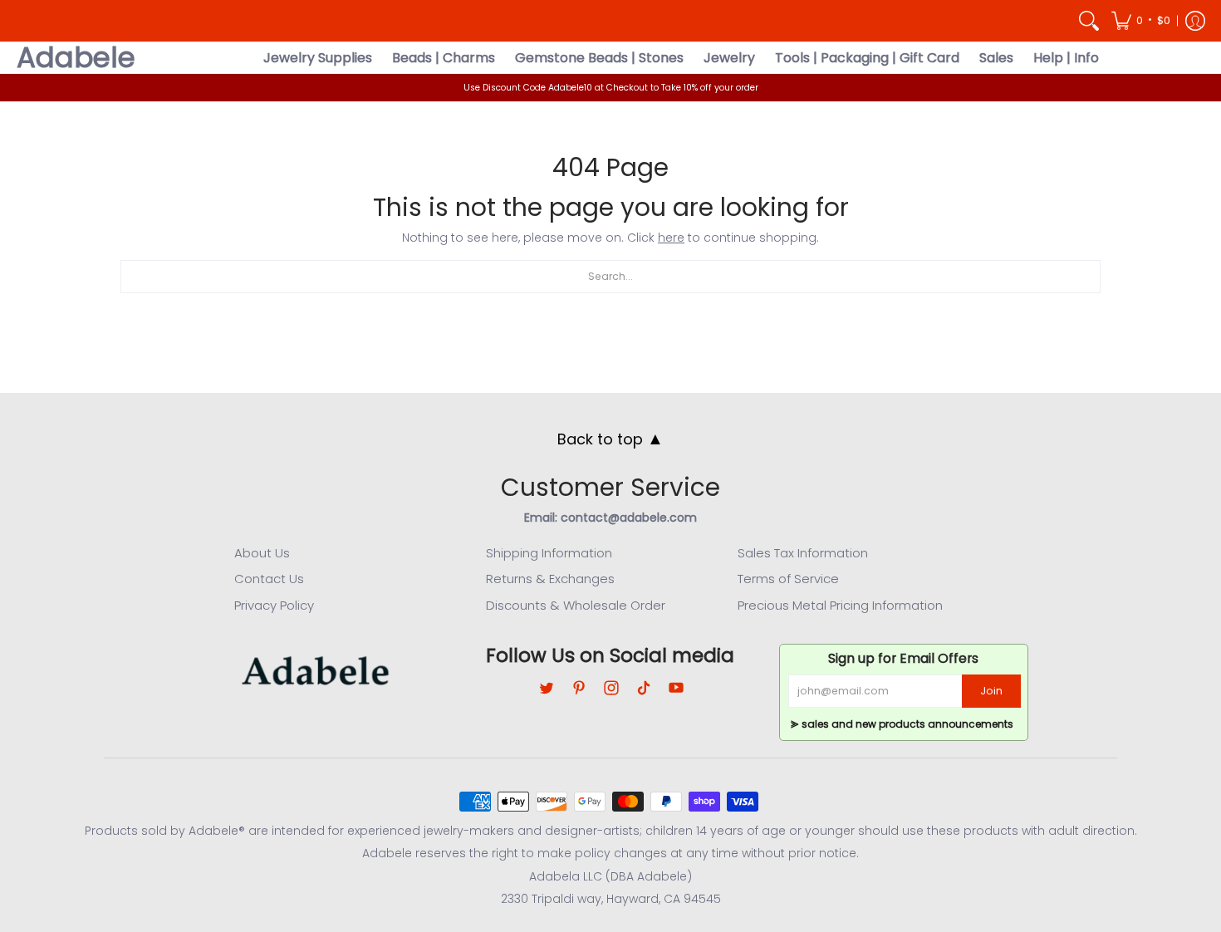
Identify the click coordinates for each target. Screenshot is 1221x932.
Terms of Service (788, 578)
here (671, 237)
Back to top (610, 438)
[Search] (1089, 20)
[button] (1141, 20)
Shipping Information (549, 553)
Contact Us (269, 578)
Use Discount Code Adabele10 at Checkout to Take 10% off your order (610, 87)
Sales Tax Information (803, 553)
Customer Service (610, 487)
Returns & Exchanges (550, 578)
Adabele (76, 58)
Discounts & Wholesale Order (575, 605)
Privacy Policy (274, 605)
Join (991, 691)
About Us (262, 553)
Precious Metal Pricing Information (840, 605)
